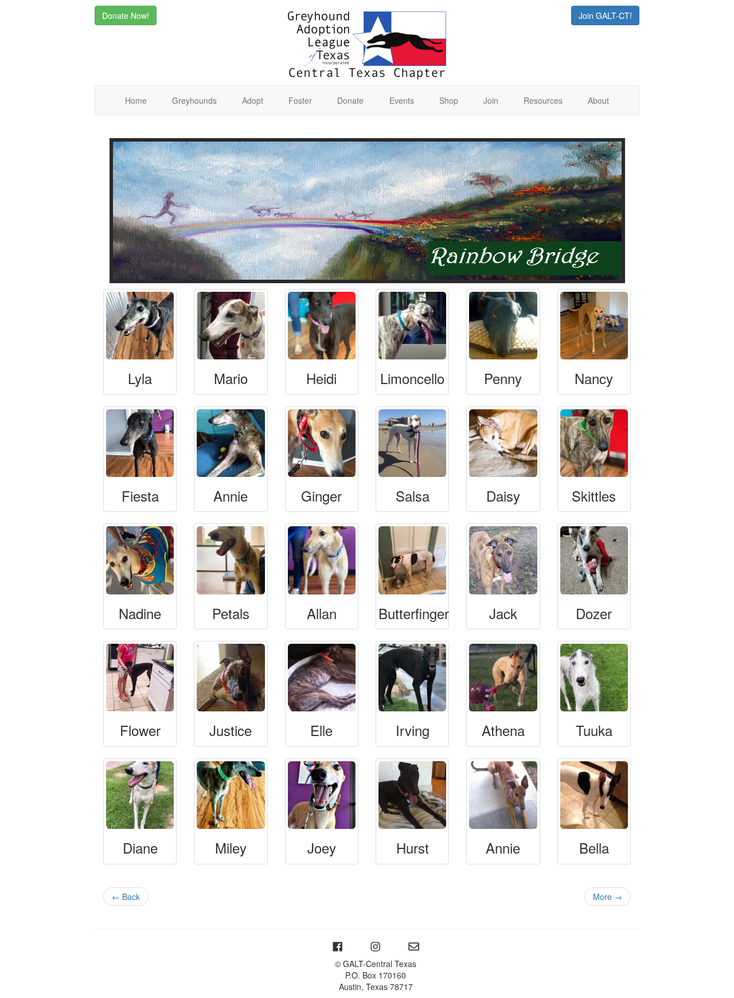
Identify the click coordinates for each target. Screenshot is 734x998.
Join (490, 100)
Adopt (252, 100)
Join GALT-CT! (605, 15)
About (598, 100)
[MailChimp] (414, 946)
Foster (300, 100)
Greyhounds (194, 100)
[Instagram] (377, 946)
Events (401, 100)
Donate (350, 100)
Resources (543, 100)
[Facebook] (338, 946)
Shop (448, 100)
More (607, 896)
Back (126, 896)
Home (136, 100)
